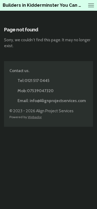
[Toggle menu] (91, 5)
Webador (35, 117)
